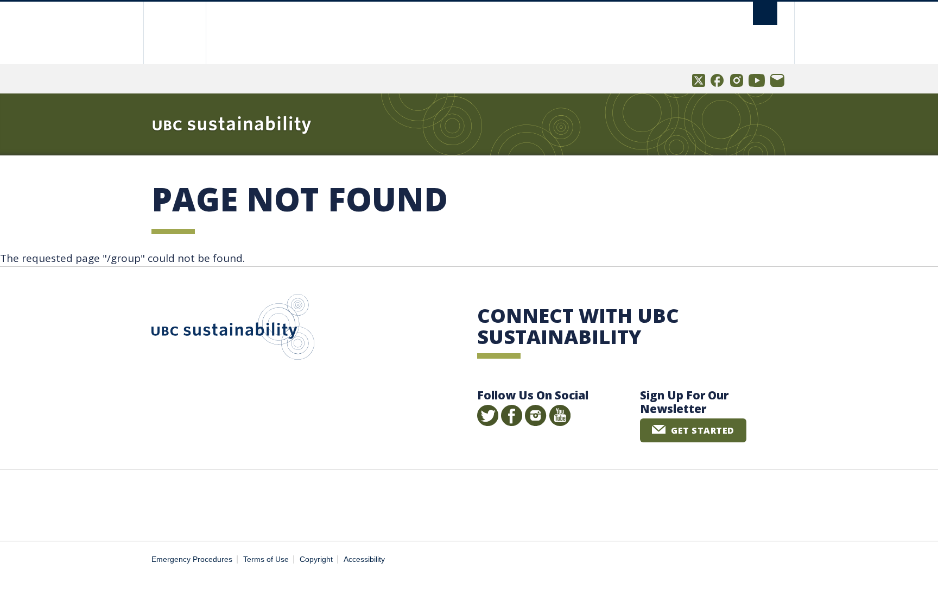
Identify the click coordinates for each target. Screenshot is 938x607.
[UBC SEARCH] (765, 13)
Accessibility (364, 559)
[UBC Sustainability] (231, 124)
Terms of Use (266, 559)
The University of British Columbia (174, 33)
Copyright (316, 559)
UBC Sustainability (232, 329)
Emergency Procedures (191, 559)
